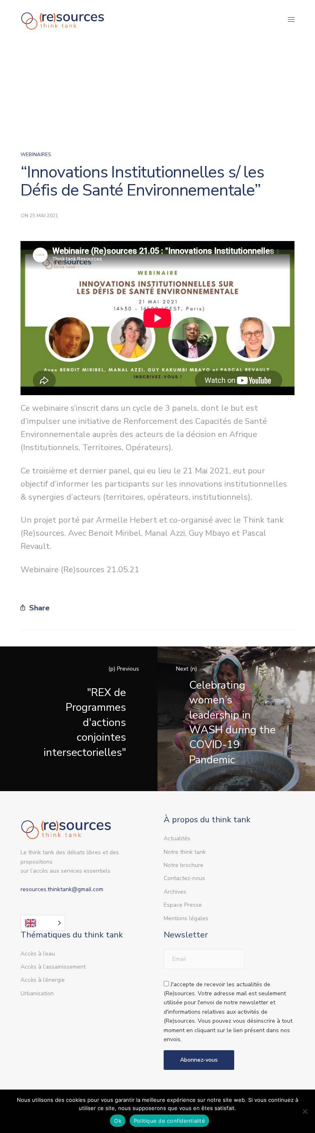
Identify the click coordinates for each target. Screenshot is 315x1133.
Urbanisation (37, 993)
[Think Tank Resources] (63, 19)
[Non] (305, 1111)
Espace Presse (183, 905)
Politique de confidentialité (169, 1120)
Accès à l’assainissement (53, 967)
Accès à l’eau (38, 954)
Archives (175, 892)
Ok (117, 1120)
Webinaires (36, 154)
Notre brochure (183, 865)
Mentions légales (186, 918)
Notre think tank (185, 852)
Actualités (177, 838)
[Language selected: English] (43, 923)
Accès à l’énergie (43, 980)
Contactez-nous (184, 878)
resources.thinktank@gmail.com (62, 889)
